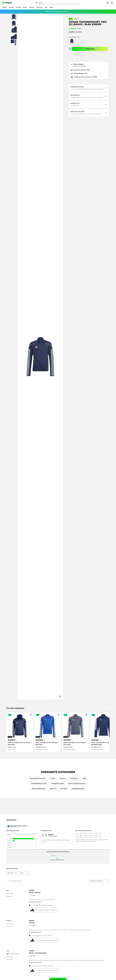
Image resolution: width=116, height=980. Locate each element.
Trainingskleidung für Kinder (39, 783)
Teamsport (62, 778)
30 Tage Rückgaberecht (80, 73)
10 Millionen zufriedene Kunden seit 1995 (85, 77)
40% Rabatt (64, 788)
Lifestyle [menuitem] (31, 7)
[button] (14, 23)
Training (52, 778)
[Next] (108, 708)
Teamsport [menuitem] (39, 7)
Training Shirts (74, 778)
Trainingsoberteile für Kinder (38, 778)
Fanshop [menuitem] (11, 7)
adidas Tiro (53, 788)
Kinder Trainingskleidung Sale (77, 783)
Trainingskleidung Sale (57, 783)
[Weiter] (60, 696)
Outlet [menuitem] (51, 7)
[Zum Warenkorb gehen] (112, 3)
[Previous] (104, 708)
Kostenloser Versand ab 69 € (82, 70)
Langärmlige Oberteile (78, 788)
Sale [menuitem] (46, 7)
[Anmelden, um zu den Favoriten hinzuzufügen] (70, 49)
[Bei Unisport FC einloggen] (108, 3)
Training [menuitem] (18, 7)
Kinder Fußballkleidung (38, 788)
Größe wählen (90, 49)
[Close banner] (114, 12)
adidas (84, 778)
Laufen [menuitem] (25, 7)
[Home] (7, 3)
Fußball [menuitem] (4, 7)
